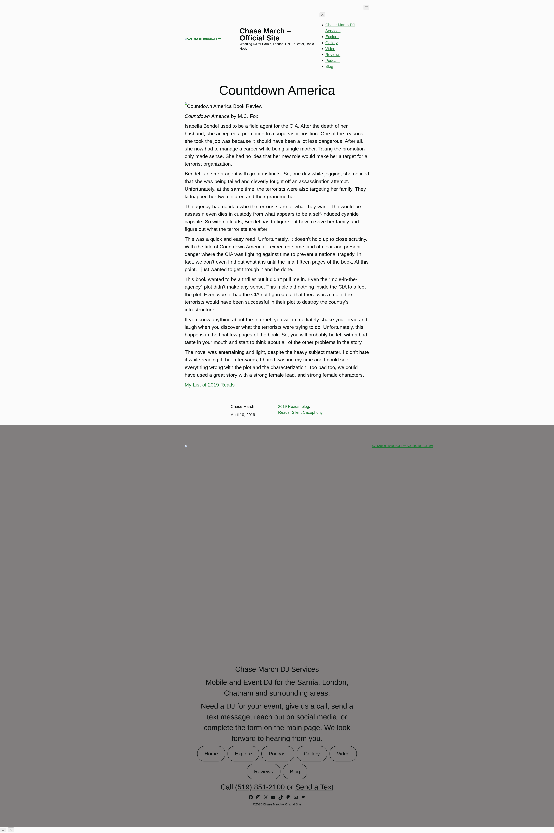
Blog (295, 771)
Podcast (278, 753)
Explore (243, 753)
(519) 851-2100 (260, 787)
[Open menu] (366, 7)
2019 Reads (288, 406)
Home (211, 753)
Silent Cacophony (307, 412)
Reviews (263, 771)
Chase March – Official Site (265, 34)
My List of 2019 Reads (210, 385)
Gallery (312, 753)
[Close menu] (322, 15)
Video (343, 753)
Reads (284, 412)
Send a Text (314, 787)
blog (305, 406)
